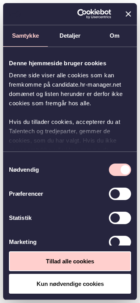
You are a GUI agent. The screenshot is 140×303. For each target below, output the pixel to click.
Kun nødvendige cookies (70, 283)
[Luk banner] (128, 14)
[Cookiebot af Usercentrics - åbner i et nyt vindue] (82, 14)
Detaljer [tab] (70, 35)
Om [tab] (114, 35)
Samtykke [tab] (25, 35)
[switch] (120, 194)
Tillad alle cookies (70, 261)
